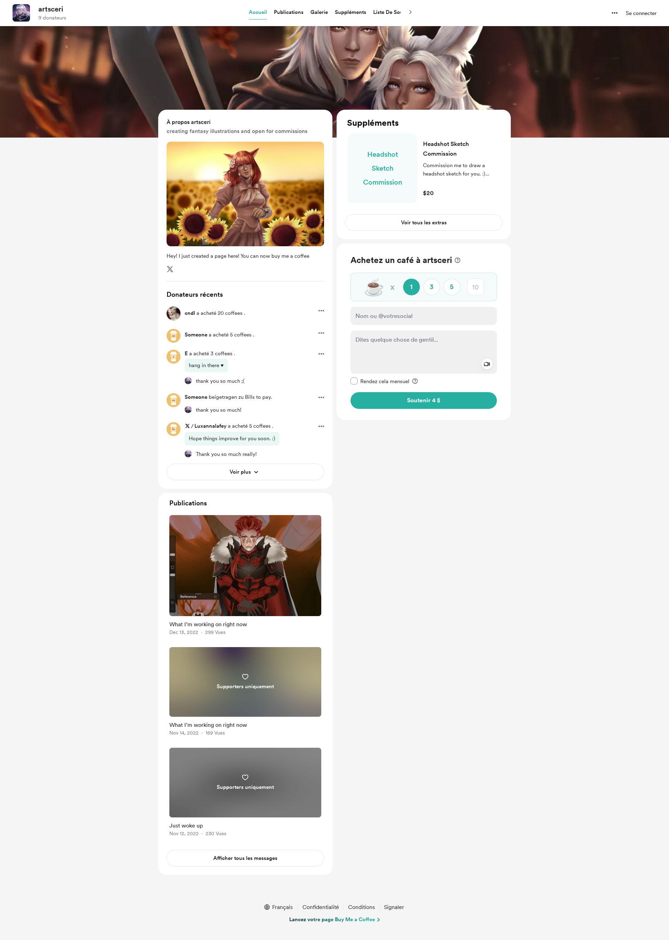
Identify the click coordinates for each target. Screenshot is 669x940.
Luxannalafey (210, 426)
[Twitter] (170, 269)
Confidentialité (320, 907)
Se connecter (641, 13)
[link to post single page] (245, 576)
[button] (257, 12)
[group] (245, 576)
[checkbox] (380, 381)
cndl (190, 313)
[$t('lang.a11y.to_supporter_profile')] (188, 380)
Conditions (361, 907)
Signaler (394, 907)
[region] (424, 174)
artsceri (50, 9)
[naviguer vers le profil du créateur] (21, 13)
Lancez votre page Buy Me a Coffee (332, 919)
